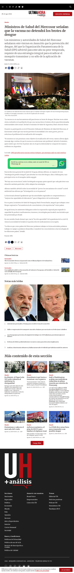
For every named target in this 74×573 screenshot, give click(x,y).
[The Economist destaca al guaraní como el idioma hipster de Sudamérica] (65, 260)
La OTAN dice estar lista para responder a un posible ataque (59, 429)
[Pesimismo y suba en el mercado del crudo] (15, 416)
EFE (66, 433)
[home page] (37, 14)
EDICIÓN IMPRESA (62, 14)
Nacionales (8, 259)
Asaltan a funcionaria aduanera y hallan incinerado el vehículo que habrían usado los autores (37, 347)
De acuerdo (66, 570)
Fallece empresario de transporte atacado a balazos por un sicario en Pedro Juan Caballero (37, 329)
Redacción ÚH (23, 263)
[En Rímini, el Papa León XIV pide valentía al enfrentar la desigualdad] (15, 367)
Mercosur (18, 248)
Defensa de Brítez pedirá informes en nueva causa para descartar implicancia (33, 342)
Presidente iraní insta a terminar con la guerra (36, 378)
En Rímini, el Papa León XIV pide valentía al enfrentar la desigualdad (14, 380)
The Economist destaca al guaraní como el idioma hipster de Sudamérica (28, 261)
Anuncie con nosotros (35, 493)
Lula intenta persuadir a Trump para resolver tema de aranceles (28, 324)
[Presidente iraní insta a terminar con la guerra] (37, 367)
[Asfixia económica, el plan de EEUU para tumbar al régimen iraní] (37, 416)
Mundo (7, 22)
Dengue (8, 248)
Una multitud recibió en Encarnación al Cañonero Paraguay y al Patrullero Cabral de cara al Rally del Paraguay (32, 270)
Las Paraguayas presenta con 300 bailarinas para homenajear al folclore (35, 335)
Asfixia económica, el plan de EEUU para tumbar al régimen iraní (37, 429)
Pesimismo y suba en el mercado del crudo (14, 428)
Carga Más (37, 443)
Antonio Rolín (23, 273)
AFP (44, 387)
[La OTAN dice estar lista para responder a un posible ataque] (59, 416)
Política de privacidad (42, 571)
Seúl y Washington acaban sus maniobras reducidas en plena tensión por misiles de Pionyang (58, 381)
